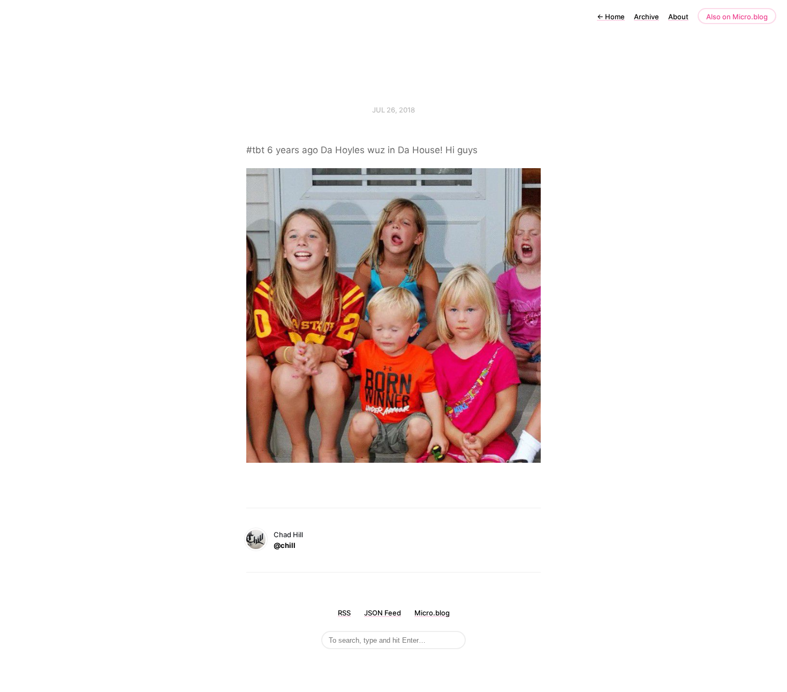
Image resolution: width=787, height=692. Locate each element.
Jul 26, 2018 (393, 110)
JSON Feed (382, 612)
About (678, 16)
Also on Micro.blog (737, 16)
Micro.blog (432, 612)
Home (611, 16)
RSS (344, 612)
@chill (285, 545)
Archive (646, 16)
